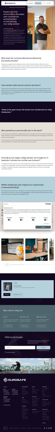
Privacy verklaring (22, 428)
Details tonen (46, 223)
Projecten (43, 394)
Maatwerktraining (25, 410)
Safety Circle (45, 409)
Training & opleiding (45, 417)
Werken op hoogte (35, 412)
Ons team (43, 401)
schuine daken (26, 192)
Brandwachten (34, 402)
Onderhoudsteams (35, 405)
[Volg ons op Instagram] (48, 428)
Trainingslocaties (24, 416)
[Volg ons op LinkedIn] (44, 428)
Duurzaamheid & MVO (45, 404)
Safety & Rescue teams (36, 398)
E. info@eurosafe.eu (6, 394)
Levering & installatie (45, 416)
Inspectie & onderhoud (45, 419)
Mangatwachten (34, 401)
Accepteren (43, 227)
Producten (23, 388)
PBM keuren (34, 391)
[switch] (21, 220)
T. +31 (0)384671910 (6, 400)
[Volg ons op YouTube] (51, 428)
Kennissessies (24, 412)
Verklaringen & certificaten (46, 402)
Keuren (33, 386)
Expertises (34, 409)
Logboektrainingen (25, 418)
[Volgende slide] (7, 264)
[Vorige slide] (3, 264)
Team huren (34, 396)
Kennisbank (5, 7)
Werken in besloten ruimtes (36, 411)
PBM (23, 397)
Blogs (43, 391)
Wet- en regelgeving (45, 388)
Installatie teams (34, 404)
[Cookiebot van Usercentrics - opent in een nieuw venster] (46, 204)
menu (48, 3)
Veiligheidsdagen (24, 413)
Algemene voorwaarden (13, 428)
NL (43, 3)
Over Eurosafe (45, 399)
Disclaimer (29, 428)
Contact (44, 422)
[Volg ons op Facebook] (46, 428)
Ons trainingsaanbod (25, 409)
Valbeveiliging (25, 386)
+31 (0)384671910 (30, 3)
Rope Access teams (35, 399)
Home (3, 7)
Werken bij (44, 405)
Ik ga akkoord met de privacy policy (43, 350)
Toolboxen (23, 415)
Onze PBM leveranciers (25, 402)
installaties (16, 92)
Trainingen (24, 405)
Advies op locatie (25, 391)
